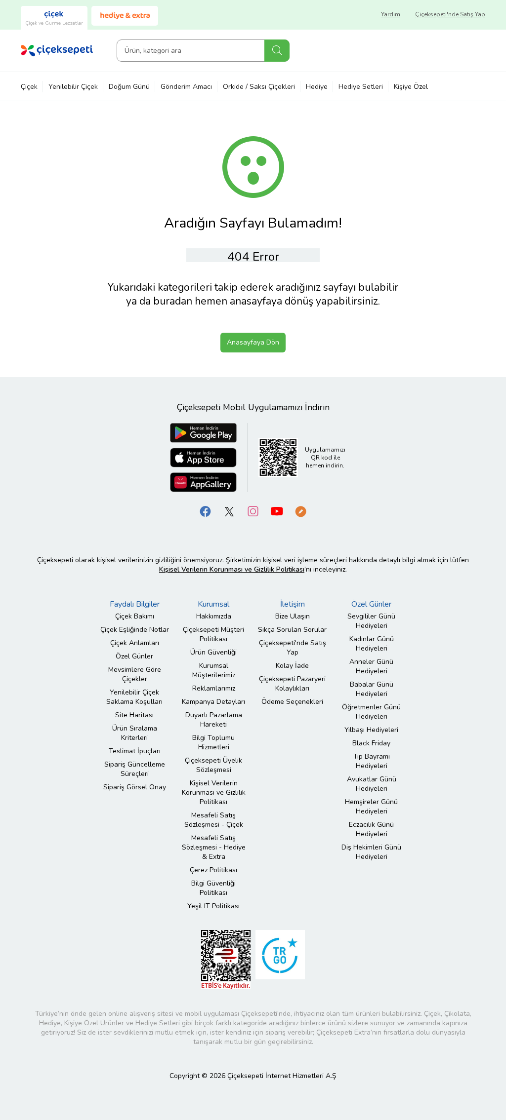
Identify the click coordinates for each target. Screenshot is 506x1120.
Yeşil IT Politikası (213, 906)
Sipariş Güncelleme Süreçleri (134, 769)
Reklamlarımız (213, 688)
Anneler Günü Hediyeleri (371, 666)
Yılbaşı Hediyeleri (371, 729)
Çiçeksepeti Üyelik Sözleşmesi (213, 765)
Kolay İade (292, 665)
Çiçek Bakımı (134, 616)
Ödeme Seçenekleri (292, 701)
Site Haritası (134, 715)
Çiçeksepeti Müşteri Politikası (213, 634)
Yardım (390, 14)
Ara (277, 50)
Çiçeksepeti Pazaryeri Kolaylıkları (292, 683)
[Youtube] (277, 511)
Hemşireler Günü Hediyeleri (371, 806)
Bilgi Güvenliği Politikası (213, 888)
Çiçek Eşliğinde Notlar (134, 629)
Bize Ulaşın (292, 616)
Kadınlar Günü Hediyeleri (371, 643)
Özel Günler (134, 656)
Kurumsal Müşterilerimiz (213, 670)
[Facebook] (205, 511)
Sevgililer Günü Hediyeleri (371, 621)
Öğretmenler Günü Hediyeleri (371, 711)
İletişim (292, 604)
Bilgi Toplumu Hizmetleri (213, 742)
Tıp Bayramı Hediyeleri (371, 761)
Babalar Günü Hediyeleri (371, 689)
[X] (229, 511)
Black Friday (371, 743)
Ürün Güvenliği (213, 652)
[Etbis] (226, 959)
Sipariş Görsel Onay (134, 787)
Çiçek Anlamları (134, 643)
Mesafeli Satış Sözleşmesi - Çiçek (213, 820)
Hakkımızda (213, 616)
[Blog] (300, 511)
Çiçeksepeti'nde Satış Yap (450, 14)
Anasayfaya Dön (253, 342)
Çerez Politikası (213, 870)
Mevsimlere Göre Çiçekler (134, 674)
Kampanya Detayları (213, 701)
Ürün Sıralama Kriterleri (134, 733)
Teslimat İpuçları (135, 751)
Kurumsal (213, 604)
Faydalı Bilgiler (135, 604)
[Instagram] (253, 511)
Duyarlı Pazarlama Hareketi (213, 719)
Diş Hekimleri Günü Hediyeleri (371, 852)
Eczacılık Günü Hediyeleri (371, 829)
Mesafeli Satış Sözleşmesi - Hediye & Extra (214, 847)
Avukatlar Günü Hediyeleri (371, 783)
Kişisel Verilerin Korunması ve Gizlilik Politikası (214, 792)
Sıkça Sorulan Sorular (292, 629)
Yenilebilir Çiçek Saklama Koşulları (134, 697)
